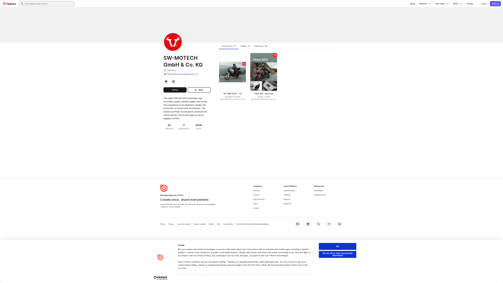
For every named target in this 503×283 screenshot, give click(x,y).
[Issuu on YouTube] (339, 224)
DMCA (211, 224)
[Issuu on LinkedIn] (308, 224)
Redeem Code (320, 195)
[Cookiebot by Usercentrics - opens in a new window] (160, 278)
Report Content (200, 224)
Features (287, 195)
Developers (319, 191)
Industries (287, 204)
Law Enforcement (184, 224)
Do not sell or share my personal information (337, 254)
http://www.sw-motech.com (182, 74)
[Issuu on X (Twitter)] (318, 224)
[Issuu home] (9, 3)
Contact (256, 208)
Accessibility (228, 224)
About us (256, 191)
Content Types (289, 191)
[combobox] (49, 3)
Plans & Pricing (258, 199)
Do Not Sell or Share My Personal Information (252, 224)
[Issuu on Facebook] (297, 224)
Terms (162, 224)
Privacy (171, 224)
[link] (412, 3)
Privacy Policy (204, 255)
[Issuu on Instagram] (329, 224)
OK (337, 246)
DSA (218, 224)
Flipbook (287, 199)
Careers (256, 195)
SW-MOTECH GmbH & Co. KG (234, 99)
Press (255, 204)
